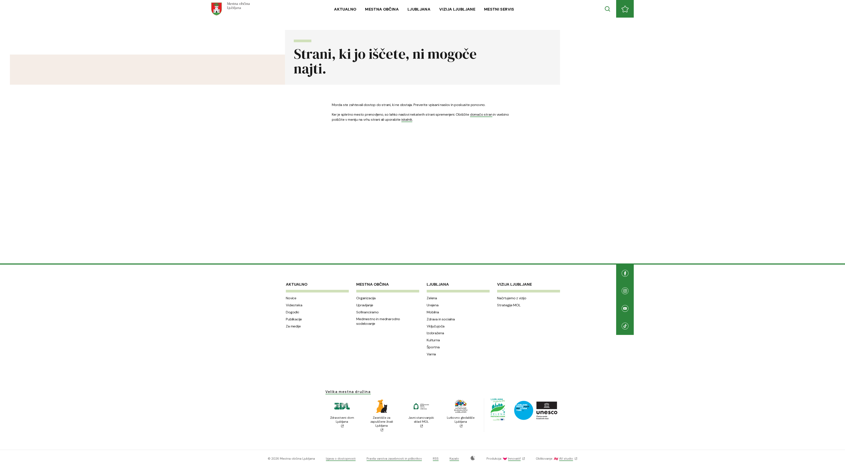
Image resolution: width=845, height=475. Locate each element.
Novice (291, 298)
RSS (436, 458)
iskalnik (406, 119)
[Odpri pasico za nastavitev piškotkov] (473, 458)
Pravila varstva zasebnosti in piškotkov (394, 458)
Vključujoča (436, 326)
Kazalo (454, 458)
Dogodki (292, 312)
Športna (433, 347)
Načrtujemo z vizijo (511, 298)
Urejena (433, 305)
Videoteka (294, 305)
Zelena (432, 298)
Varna (431, 354)
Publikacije (294, 319)
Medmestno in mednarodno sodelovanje (378, 321)
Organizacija (366, 298)
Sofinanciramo (367, 312)
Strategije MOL (509, 305)
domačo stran (481, 114)
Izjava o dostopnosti (341, 458)
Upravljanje (364, 305)
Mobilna (433, 312)
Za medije (293, 326)
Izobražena (435, 333)
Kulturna (433, 340)
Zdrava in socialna (441, 319)
